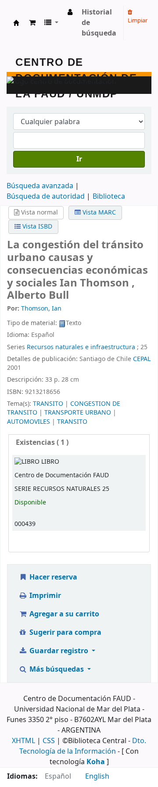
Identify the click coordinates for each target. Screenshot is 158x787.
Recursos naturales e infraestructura (81, 347)
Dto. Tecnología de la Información (82, 746)
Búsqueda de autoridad (46, 196)
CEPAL (142, 359)
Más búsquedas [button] (57, 669)
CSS (49, 741)
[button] (32, 23)
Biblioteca (109, 196)
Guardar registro (59, 651)
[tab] (79, 442)
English (97, 776)
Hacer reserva (52, 577)
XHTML (23, 741)
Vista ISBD (36, 226)
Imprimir (44, 595)
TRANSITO (48, 403)
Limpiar (137, 20)
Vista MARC (98, 212)
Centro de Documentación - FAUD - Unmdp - (16, 23)
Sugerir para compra (64, 632)
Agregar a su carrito (63, 614)
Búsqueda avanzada (40, 186)
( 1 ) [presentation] (42, 442)
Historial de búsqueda (99, 23)
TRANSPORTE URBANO (77, 412)
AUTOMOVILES (28, 421)
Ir (79, 159)
